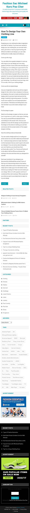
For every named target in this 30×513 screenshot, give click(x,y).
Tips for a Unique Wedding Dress (11, 247)
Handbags (5, 291)
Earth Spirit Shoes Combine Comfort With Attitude (14, 234)
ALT (14, 331)
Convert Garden (11, 344)
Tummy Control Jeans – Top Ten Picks (6, 183)
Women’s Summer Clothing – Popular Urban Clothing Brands (14, 268)
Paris (7, 371)
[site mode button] (24, 25)
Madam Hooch (6, 367)
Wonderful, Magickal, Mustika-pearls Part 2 (14, 263)
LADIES (17, 361)
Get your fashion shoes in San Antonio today (26, 183)
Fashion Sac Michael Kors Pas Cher (18, 500)
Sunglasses (6, 312)
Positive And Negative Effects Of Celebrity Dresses (14, 259)
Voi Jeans (22, 387)
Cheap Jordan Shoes (18, 341)
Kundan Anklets (23, 354)
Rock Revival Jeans (18, 377)
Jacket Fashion (7, 294)
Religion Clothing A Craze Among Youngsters (13, 195)
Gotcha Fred (5, 351)
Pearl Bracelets (15, 371)
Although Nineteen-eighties (9, 335)
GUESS (13, 351)
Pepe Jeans (16, 374)
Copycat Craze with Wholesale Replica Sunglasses (13, 242)
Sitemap (16, 511)
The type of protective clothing (11, 250)
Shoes (4, 309)
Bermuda (22, 338)
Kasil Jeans (5, 354)
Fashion (5, 285)
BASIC (16, 338)
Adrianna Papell (6, 331)
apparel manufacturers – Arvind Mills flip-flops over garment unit (15, 254)
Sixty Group (5, 380)
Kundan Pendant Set (7, 361)
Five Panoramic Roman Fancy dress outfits (14, 238)
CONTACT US (7, 509)
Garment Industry (15, 348)
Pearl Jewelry (6, 303)
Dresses (5, 281)
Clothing (4, 37)
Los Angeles (21, 364)
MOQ (25, 367)
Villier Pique (14, 387)
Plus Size (5, 306)
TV (25, 384)
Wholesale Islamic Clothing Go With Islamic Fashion (13, 203)
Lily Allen (12, 364)
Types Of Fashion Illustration (10, 230)
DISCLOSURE (15, 509)
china (3, 344)
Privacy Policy (23, 509)
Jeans (4, 297)
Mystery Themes (20, 507)
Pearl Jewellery (6, 374)
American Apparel (7, 338)
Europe (20, 344)
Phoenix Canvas (6, 377)
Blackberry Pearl (6, 341)
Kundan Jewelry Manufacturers (10, 358)
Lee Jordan (5, 364)
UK (3, 387)
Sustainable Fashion (16, 380)
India (18, 351)
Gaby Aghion (5, 348)
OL (3, 371)
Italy (23, 351)
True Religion (5, 384)
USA (7, 387)
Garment (5, 288)
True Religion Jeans (16, 384)
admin (16, 40)
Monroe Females (16, 367)
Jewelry (5, 300)
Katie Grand (13, 354)
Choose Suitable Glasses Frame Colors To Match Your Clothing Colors (14, 212)
